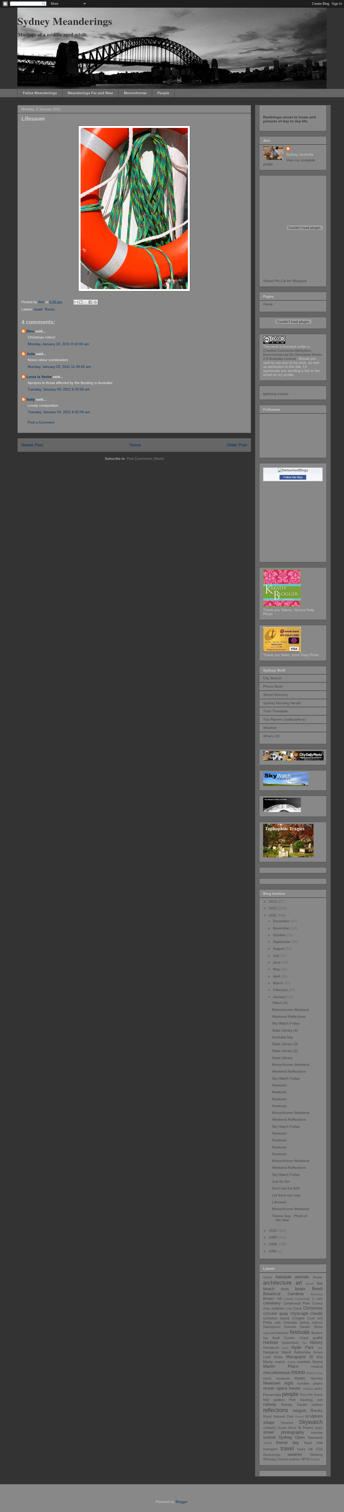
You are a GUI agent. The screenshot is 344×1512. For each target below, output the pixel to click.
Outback (307, 1388)
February (281, 990)
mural (267, 1378)
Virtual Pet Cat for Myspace (285, 281)
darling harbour (311, 1322)
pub (320, 1400)
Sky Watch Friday (286, 1023)
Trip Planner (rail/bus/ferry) (284, 719)
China (297, 1308)
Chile (289, 1308)
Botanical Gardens (283, 1293)
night (288, 1383)
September (282, 942)
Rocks (50, 309)
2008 (273, 1244)
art (299, 1283)
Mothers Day (315, 1373)
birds (285, 1289)
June (277, 962)
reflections (275, 1410)
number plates (310, 1383)
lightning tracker (276, 394)
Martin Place (280, 1366)
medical (317, 1366)
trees (301, 1449)
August (279, 948)
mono (298, 1372)
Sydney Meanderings (64, 20)
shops (268, 1422)
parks (319, 1388)
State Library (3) (285, 1044)
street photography (283, 1432)
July (276, 956)
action (267, 1277)
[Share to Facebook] (90, 302)
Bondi (317, 1288)
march (280, 1362)
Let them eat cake (286, 1195)
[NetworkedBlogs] (293, 470)
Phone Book (273, 686)
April (277, 976)
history (316, 1342)
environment (280, 1333)
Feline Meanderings (40, 93)
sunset (269, 1437)
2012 (273, 908)
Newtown (279, 1085)
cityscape (299, 1313)
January (280, 997)
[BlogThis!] (80, 302)
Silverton (287, 1423)
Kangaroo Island (277, 1352)
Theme (267, 1443)
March (278, 983)
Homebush (271, 1348)
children (277, 1308)
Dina (30, 331)
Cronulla (290, 1322)
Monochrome (135, 93)
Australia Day (282, 1037)
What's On (271, 736)
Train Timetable (275, 711)
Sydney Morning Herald (282, 703)
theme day (287, 1442)
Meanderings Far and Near (90, 93)
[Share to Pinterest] (95, 302)
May (277, 969)
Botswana (317, 1294)
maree (291, 1361)
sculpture (314, 1416)
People (163, 93)
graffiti (318, 1338)
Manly (268, 1362)
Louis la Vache (39, 377)
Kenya (318, 1352)
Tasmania (315, 1437)
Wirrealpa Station (275, 1459)
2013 (273, 901)
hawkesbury (290, 1343)
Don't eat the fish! (286, 1188)
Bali (320, 1283)
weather (295, 1454)
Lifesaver (279, 1202)
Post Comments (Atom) (145, 458)
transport (270, 1449)
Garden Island (296, 1338)
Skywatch (311, 1422)
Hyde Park (302, 1347)
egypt (266, 1332)
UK (310, 1449)
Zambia (315, 1459)
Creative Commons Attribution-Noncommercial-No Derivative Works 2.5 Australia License (292, 354)
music (300, 1378)
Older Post (237, 445)
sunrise (317, 1432)
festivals (300, 1332)
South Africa (287, 1428)
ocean (268, 1388)
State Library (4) (285, 1030)
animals (302, 1277)
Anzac (318, 1277)
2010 (273, 1230)
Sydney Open (291, 1437)
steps (319, 1428)
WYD (305, 1459)
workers (294, 1459)
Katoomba (302, 1352)
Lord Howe (273, 1357)
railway (270, 1404)
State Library (282, 1058)
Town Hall (313, 1443)
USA (319, 1449)
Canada (288, 1298)
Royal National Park (278, 1416)
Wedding (316, 1455)
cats (319, 1298)
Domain (290, 1327)
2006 (273, 1251)
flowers (317, 1333)
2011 (273, 915)
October (280, 935)
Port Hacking (301, 1400)
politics (279, 1400)
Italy (320, 1347)
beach (268, 1288)
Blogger (182, 1502)
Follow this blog (293, 477)
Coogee (298, 1318)
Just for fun (281, 1181)
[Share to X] (85, 302)
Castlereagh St (305, 1298)
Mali (320, 1357)
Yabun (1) (280, 1003)
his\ (304, 1342)
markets (303, 1362)
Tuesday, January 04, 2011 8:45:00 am (59, 412)
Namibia (317, 1378)
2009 (273, 1237)
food (276, 1338)
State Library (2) (285, 1051)
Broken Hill (272, 1298)
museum (283, 1378)
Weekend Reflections (289, 1016)
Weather (270, 728)
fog (265, 1338)
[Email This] (76, 302)
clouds (316, 1313)
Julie (30, 354)
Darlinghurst (272, 1327)
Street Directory (275, 695)
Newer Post (32, 445)
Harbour (270, 1342)
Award (310, 1283)
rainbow (317, 1404)
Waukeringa (271, 1455)
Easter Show (311, 1327)
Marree (318, 1362)
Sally (30, 399)
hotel (285, 1347)
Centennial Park (296, 1303)
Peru (303, 1395)
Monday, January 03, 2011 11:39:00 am (59, 367)
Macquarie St (299, 1356)
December (282, 921)
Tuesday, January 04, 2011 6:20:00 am (59, 389)
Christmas (313, 1308)
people (290, 1394)
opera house (288, 1388)
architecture (277, 1283)
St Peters (305, 1428)
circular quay (275, 1313)
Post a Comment (41, 422)
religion (299, 1410)
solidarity (269, 1428)
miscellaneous (276, 1372)
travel (287, 1448)
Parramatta (272, 1395)
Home (135, 445)
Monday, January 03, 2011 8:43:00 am (58, 344)
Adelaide (283, 1277)
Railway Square (294, 1404)
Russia (299, 1416)
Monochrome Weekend (290, 1010)
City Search (272, 678)
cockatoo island (276, 1318)
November (282, 928)
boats (38, 309)
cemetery (272, 1303)
